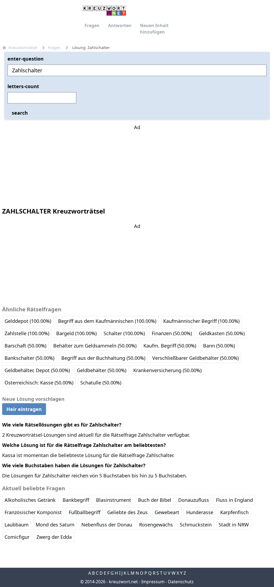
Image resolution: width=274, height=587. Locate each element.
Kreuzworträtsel (23, 47)
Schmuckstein (196, 524)
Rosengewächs (156, 524)
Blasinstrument (113, 500)
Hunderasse (199, 512)
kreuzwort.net (123, 582)
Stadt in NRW (234, 524)
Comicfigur (17, 537)
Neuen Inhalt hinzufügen (154, 29)
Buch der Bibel (154, 500)
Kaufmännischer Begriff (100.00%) (201, 321)
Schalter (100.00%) (124, 333)
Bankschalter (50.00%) (29, 358)
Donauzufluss (193, 500)
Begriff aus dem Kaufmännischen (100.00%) (107, 321)
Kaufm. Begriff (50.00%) (169, 345)
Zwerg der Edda (54, 537)
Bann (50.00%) (219, 345)
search (20, 113)
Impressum (153, 582)
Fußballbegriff (84, 512)
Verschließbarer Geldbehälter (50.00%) (195, 358)
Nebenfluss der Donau (106, 524)
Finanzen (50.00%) (172, 333)
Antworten (119, 25)
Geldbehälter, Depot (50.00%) (37, 370)
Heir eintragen (24, 409)
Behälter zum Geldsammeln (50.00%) (94, 345)
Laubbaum (17, 524)
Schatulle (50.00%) (100, 382)
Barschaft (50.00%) (25, 345)
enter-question (25, 58)
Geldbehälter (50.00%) (101, 370)
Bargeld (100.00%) (76, 333)
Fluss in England (234, 500)
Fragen (92, 25)
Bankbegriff (76, 500)
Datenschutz (181, 582)
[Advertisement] (137, 164)
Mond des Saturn (55, 524)
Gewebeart (167, 512)
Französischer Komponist (33, 512)
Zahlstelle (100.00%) (27, 333)
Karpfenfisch (234, 512)
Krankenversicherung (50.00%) (167, 370)
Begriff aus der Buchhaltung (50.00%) (103, 358)
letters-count (23, 86)
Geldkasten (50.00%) (222, 333)
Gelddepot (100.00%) (28, 321)
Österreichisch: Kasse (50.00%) (39, 382)
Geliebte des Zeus (127, 512)
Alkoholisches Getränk (30, 500)
